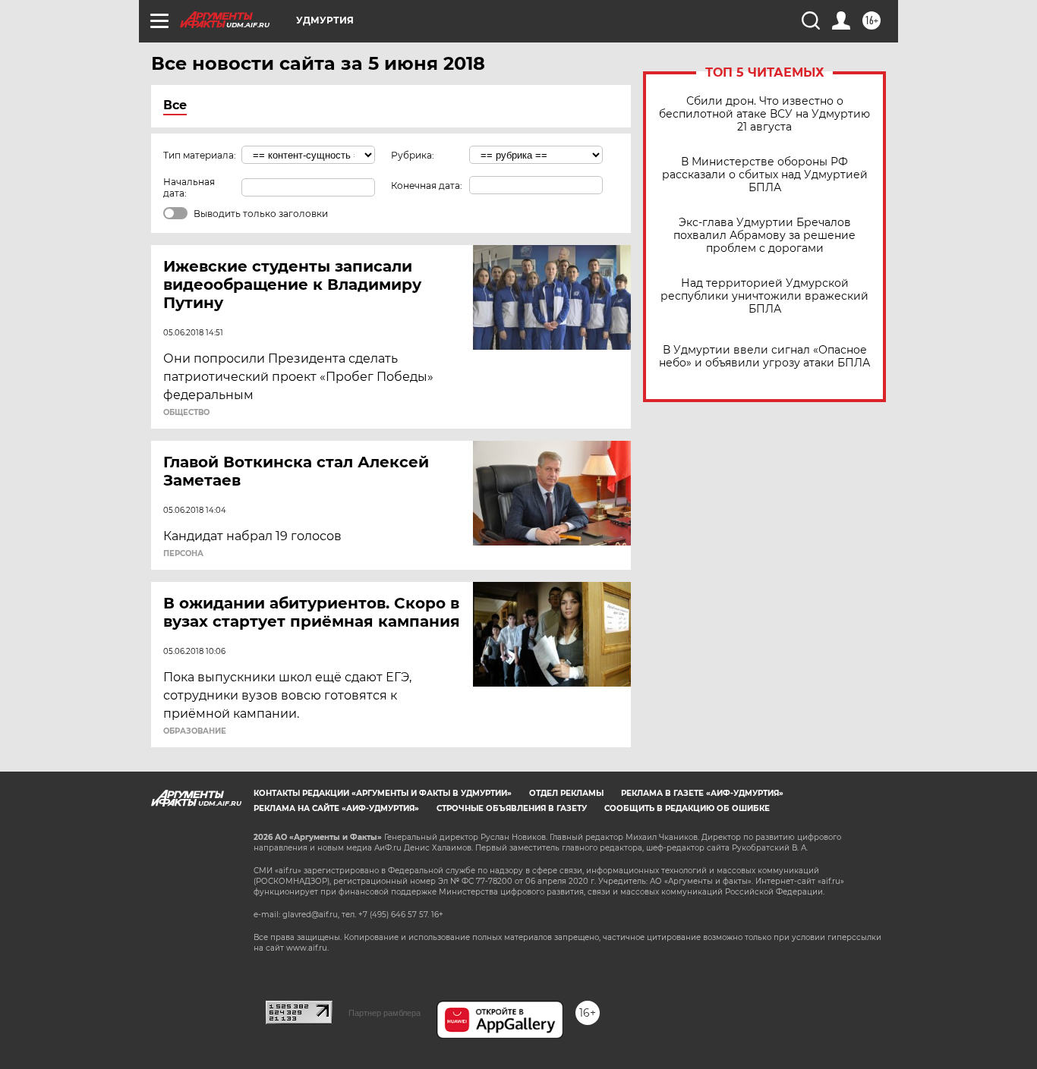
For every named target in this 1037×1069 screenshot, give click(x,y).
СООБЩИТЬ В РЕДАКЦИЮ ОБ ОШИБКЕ (687, 808)
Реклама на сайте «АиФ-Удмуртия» (336, 808)
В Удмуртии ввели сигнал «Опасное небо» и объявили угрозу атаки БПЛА (764, 356)
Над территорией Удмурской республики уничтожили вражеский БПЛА (764, 296)
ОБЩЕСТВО (186, 413)
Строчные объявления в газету (512, 808)
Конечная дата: (426, 185)
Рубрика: (412, 155)
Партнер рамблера (384, 1012)
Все (175, 105)
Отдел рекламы (566, 793)
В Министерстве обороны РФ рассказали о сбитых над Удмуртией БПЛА (765, 175)
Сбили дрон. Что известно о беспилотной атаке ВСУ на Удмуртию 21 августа (764, 114)
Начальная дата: (189, 187)
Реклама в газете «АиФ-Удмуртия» (702, 793)
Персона (183, 554)
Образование (194, 731)
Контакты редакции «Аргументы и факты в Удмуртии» (383, 793)
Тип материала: (199, 155)
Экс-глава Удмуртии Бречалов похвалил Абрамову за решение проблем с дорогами (764, 235)
